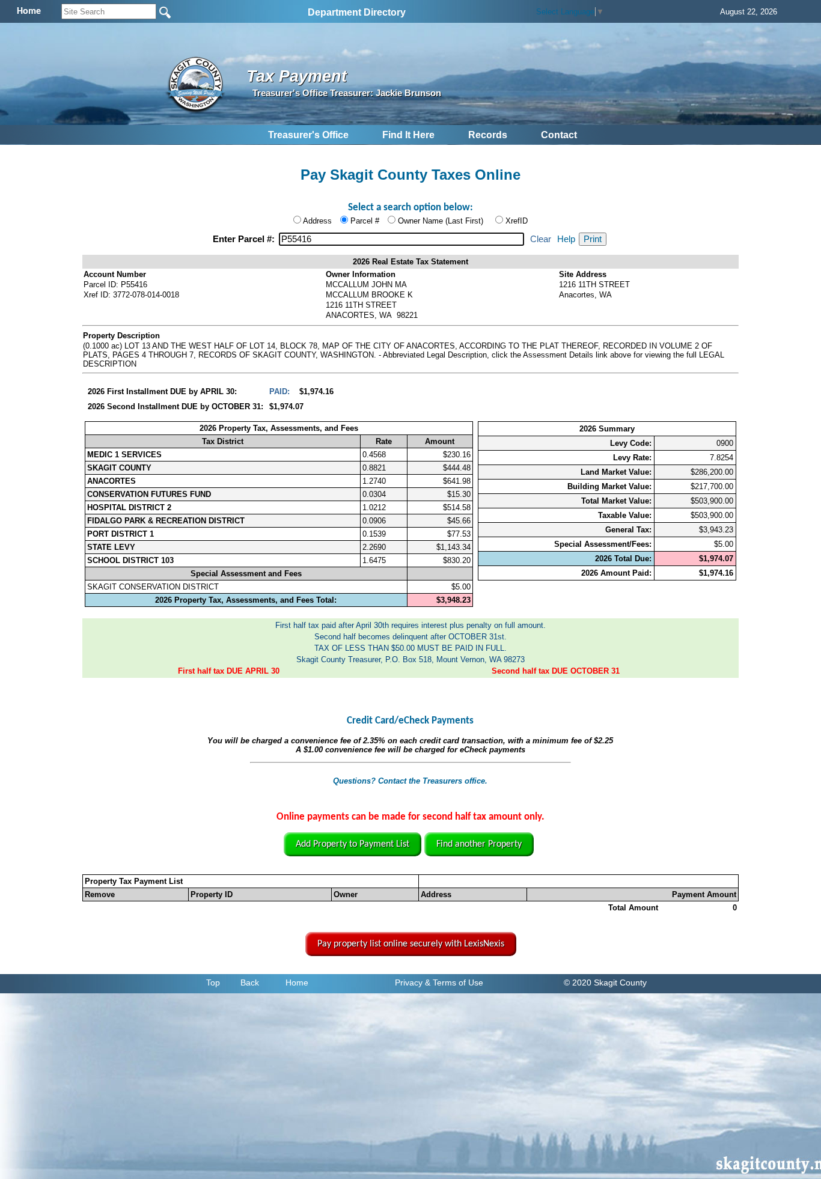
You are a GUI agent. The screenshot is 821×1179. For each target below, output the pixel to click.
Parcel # (364, 220)
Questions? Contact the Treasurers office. (410, 780)
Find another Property (479, 844)
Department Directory (357, 12)
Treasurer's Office (308, 135)
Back (249, 982)
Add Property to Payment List (352, 844)
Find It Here (408, 135)
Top (213, 982)
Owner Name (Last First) (440, 220)
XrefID (516, 220)
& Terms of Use (454, 982)
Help (566, 239)
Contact (559, 135)
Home (296, 982)
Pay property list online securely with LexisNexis (410, 944)
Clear (540, 239)
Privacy (409, 982)
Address (317, 220)
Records (487, 135)
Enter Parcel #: (245, 239)
